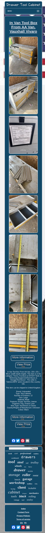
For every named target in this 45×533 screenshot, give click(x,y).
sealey (30, 499)
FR (25, 523)
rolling (32, 496)
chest (22, 487)
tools (14, 496)
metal (35, 475)
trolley (35, 462)
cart (16, 453)
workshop (17, 483)
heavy (30, 466)
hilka (36, 484)
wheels (18, 466)
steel (20, 462)
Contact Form (23, 512)
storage (14, 475)
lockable (32, 488)
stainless (36, 454)
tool (11, 461)
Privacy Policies (23, 516)
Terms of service (23, 519)
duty (25, 466)
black (22, 496)
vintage (16, 500)
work (10, 454)
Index (23, 509)
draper (24, 493)
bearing (13, 489)
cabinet (14, 492)
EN (21, 523)
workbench (15, 458)
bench (17, 479)
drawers (28, 457)
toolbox (29, 484)
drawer (19, 470)
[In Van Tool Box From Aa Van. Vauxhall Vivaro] (23, 56)
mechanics (34, 493)
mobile (30, 471)
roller (26, 475)
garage (27, 479)
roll (27, 463)
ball (23, 500)
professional (25, 453)
